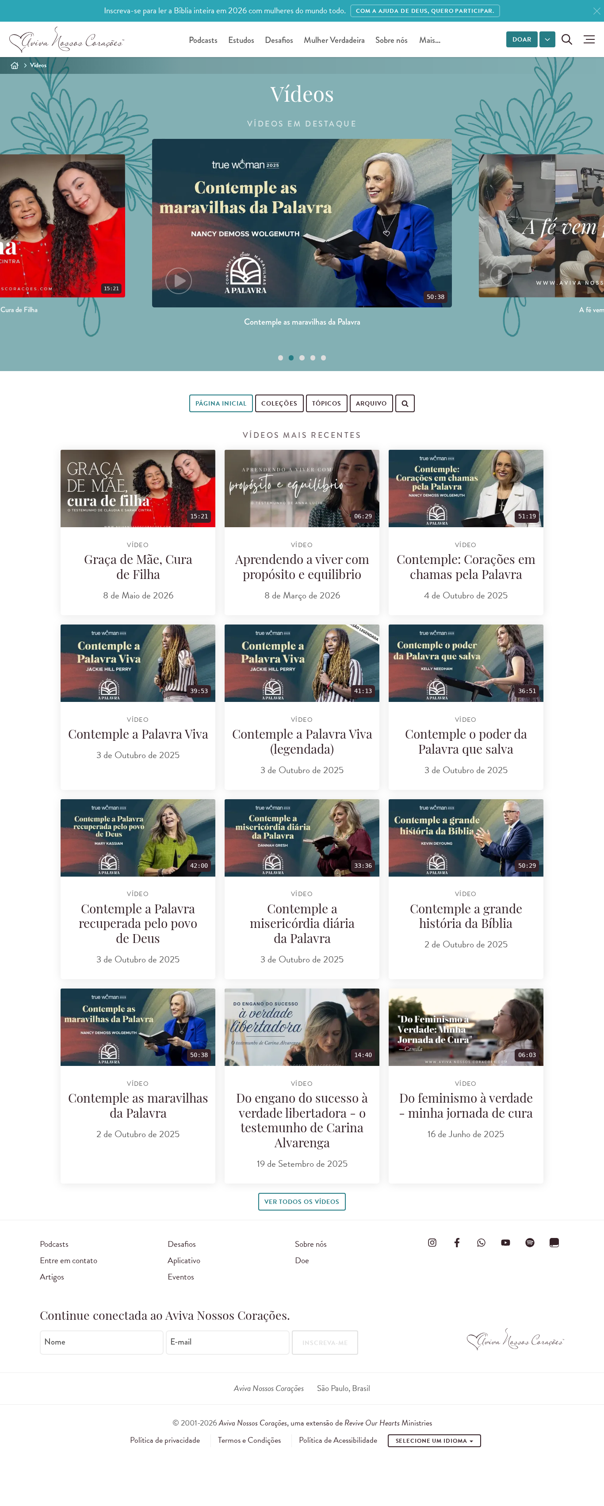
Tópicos (326, 403)
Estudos (241, 40)
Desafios (279, 40)
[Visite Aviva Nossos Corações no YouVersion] (554, 1242)
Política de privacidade (165, 1440)
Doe (302, 1260)
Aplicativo (184, 1260)
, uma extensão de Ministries (325, 1423)
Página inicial (221, 403)
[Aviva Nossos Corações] (66, 39)
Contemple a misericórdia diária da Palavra (302, 925)
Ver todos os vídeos (302, 1202)
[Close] (596, 11)
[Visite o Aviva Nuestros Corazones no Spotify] (530, 1242)
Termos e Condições (249, 1440)
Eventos (181, 1276)
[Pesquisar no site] (567, 39)
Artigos (52, 1276)
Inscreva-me (325, 1343)
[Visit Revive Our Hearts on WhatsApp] (481, 1242)
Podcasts (203, 40)
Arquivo (371, 403)
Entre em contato (68, 1260)
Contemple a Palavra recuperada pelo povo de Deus (138, 925)
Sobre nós (391, 40)
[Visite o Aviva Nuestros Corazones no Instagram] (432, 1242)
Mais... (429, 40)
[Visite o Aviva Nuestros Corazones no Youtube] (505, 1242)
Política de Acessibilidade (338, 1440)
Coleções (279, 403)
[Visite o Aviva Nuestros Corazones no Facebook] (456, 1242)
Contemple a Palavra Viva (138, 735)
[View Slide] (280, 357)
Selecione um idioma (432, 1441)
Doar (521, 39)
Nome (54, 1342)
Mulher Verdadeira (334, 40)
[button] (587, 39)
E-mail (180, 1342)
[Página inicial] (14, 65)
